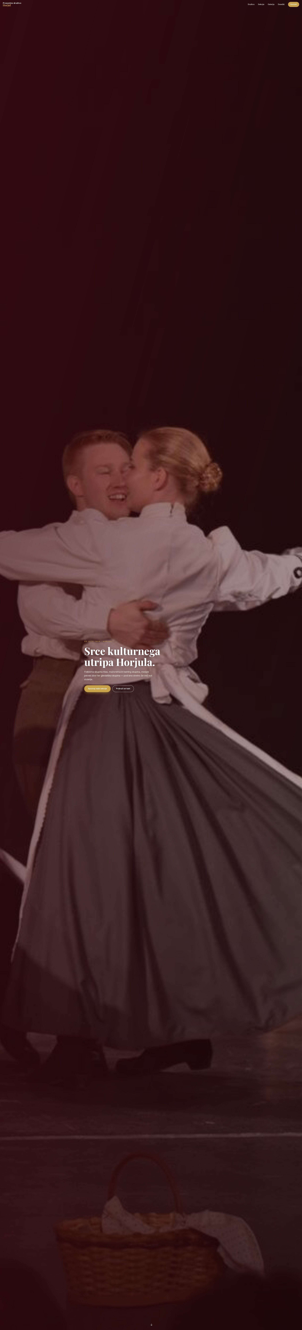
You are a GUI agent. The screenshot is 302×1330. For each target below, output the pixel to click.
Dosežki (281, 4)
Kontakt (293, 4)
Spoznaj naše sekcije (97, 689)
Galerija (271, 4)
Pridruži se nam (123, 689)
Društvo (251, 4)
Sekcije (261, 4)
